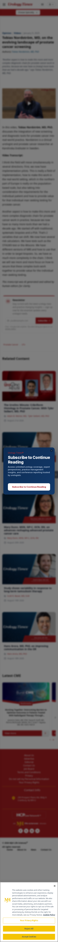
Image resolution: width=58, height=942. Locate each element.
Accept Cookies (29, 936)
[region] (29, 912)
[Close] (55, 886)
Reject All (28, 928)
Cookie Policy (49, 915)
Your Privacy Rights (29, 920)
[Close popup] (51, 450)
